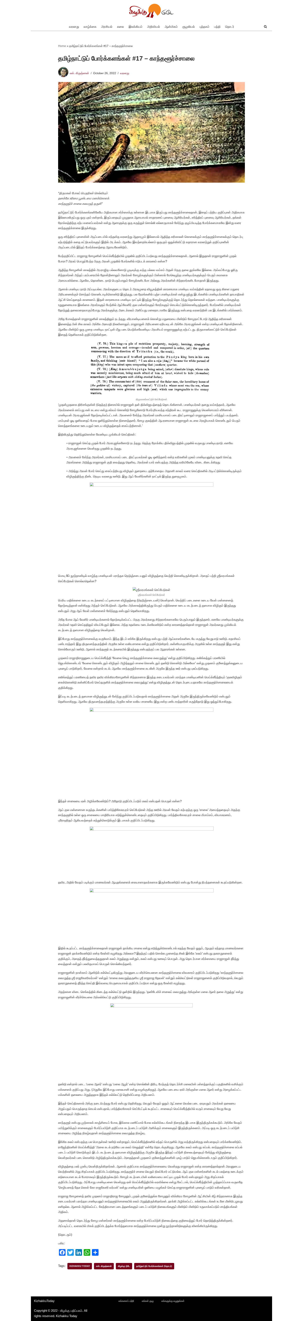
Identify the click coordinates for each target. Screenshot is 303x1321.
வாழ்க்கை (90, 26)
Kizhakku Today (79, 1266)
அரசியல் (106, 26)
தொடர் (229, 26)
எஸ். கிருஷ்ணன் (79, 73)
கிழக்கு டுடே (124, 1266)
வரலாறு (74, 26)
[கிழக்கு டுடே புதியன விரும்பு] (151, 11)
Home (62, 46)
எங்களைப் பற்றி (126, 1301)
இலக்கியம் (135, 26)
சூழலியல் (188, 26)
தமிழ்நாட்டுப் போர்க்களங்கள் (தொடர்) (154, 1266)
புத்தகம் (204, 26)
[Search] (265, 26)
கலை (120, 26)
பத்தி (217, 26)
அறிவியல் (153, 26)
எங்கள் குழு (148, 1301)
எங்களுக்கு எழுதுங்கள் (172, 1301)
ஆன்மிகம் (171, 26)
